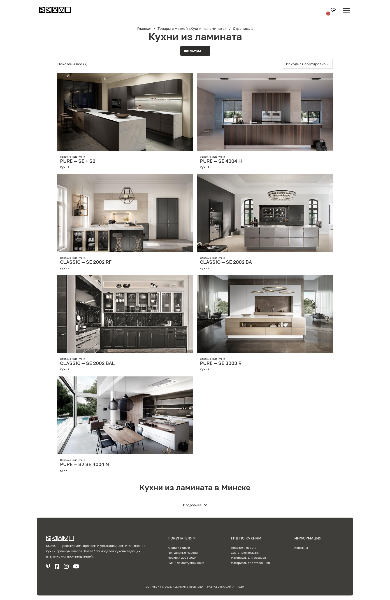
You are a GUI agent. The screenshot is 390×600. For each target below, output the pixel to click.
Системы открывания (246, 552)
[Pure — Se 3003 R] (265, 313)
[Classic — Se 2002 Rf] (125, 212)
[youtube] (76, 566)
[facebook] (57, 566)
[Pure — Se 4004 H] (265, 111)
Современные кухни (72, 156)
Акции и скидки (179, 547)
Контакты (301, 547)
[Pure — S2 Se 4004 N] (125, 415)
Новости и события (244, 547)
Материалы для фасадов (248, 557)
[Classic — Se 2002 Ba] (265, 212)
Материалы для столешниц (250, 563)
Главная (144, 28)
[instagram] (66, 566)
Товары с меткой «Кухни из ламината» (192, 28)
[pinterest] (48, 566)
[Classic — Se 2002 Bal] (125, 313)
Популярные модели (183, 552)
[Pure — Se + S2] (125, 111)
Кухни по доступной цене (186, 563)
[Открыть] (346, 13)
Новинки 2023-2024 (182, 557)
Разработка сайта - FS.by (226, 586)
